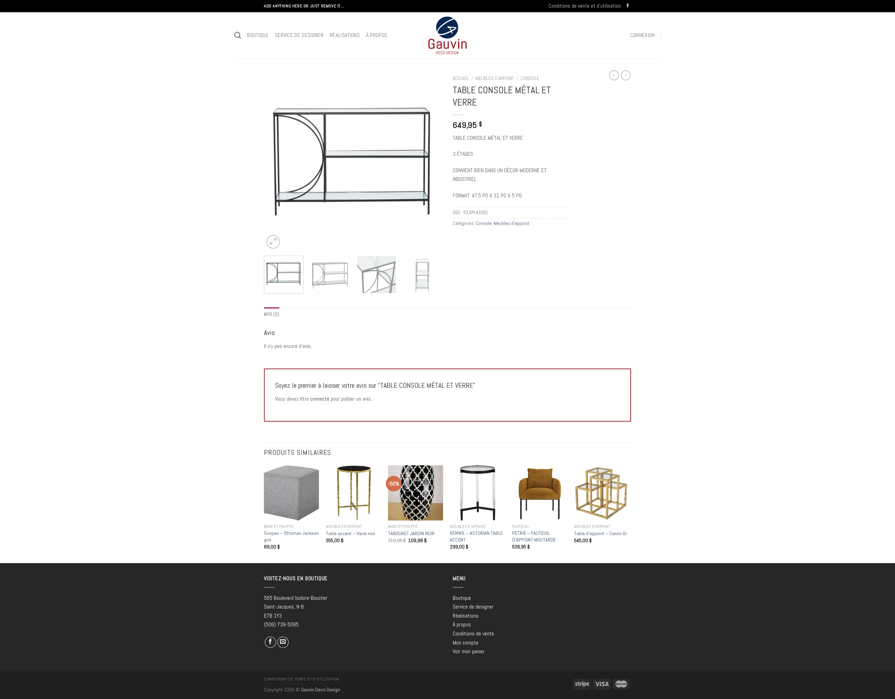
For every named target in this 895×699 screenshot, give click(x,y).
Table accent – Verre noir (350, 533)
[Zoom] (273, 242)
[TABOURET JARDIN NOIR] (415, 492)
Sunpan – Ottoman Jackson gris (291, 536)
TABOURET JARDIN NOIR (411, 533)
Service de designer (299, 35)
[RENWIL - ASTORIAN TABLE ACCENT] (477, 492)
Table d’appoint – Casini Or (600, 533)
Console (530, 78)
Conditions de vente (473, 633)
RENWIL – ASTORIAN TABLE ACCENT (476, 536)
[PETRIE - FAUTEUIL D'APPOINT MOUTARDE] (539, 492)
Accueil (461, 78)
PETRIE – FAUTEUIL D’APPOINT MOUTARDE (534, 536)
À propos (377, 35)
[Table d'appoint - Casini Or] (601, 492)
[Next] (430, 161)
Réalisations (345, 35)
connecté (319, 398)
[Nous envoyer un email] (283, 642)
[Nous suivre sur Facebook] (628, 6)
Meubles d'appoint (494, 78)
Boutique (257, 35)
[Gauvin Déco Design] (447, 35)
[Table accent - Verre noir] (353, 492)
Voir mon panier (469, 651)
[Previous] (276, 161)
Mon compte (465, 642)
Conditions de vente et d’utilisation (585, 5)
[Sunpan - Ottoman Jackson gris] (291, 492)
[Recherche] (237, 35)
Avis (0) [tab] (271, 314)
